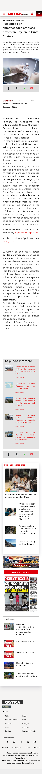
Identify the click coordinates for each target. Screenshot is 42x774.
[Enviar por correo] (31, 88)
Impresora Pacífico (29, 731)
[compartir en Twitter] (16, 88)
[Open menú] (4, 14)
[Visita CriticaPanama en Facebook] (7, 742)
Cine (24, 719)
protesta (15, 101)
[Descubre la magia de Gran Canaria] (10, 543)
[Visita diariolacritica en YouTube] (28, 742)
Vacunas (23, 103)
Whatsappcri (16, 747)
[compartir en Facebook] (8, 88)
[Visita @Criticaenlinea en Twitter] (14, 742)
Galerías (37, 747)
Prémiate (25, 727)
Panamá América (11, 719)
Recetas (8, 731)
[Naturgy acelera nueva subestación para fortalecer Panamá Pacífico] (10, 530)
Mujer (7, 727)
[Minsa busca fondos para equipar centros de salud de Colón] (21, 480)
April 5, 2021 (8, 241)
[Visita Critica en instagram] (35, 742)
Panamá (7, 103)
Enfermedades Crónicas (29, 101)
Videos (27, 747)
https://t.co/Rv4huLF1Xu (26, 232)
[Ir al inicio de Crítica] (18, 13)
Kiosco (24, 716)
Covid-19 (15, 103)
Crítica (7, 716)
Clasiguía (25, 723)
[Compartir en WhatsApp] (25, 88)
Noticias (5, 747)
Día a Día (8, 723)
